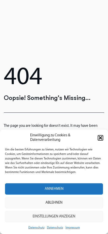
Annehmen (54, 189)
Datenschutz (36, 227)
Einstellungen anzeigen (54, 216)
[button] (100, 137)
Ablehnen (54, 203)
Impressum (73, 227)
